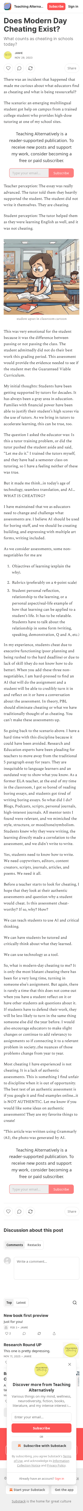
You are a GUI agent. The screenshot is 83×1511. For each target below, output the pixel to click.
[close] (69, 1364)
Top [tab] (9, 1303)
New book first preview (26, 1315)
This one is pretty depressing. (27, 1350)
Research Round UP (23, 1344)
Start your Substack (29, 1489)
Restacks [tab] (34, 1245)
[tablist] (24, 1245)
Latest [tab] (21, 1303)
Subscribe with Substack (45, 1445)
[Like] (8, 68)
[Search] (74, 1302)
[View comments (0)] (19, 68)
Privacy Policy (56, 1465)
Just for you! (13, 1321)
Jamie (19, 53)
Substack (19, 1501)
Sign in (73, 6)
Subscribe (56, 6)
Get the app (64, 1489)
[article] (41, 1324)
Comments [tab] (14, 1245)
